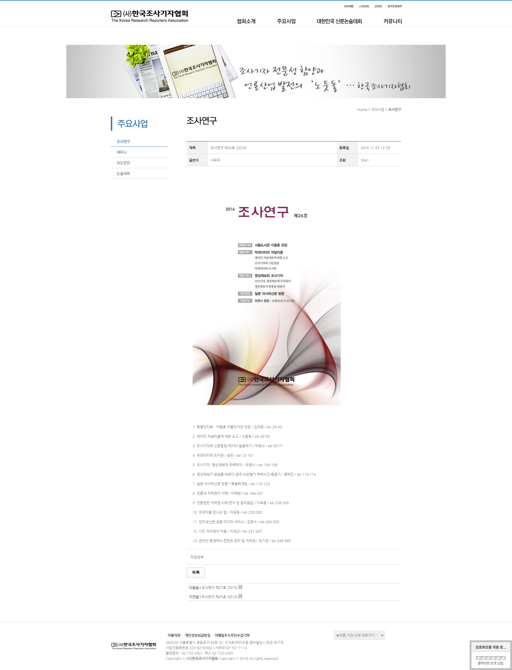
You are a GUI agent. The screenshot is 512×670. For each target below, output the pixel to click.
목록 (196, 572)
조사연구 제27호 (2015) (219, 587)
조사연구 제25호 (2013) (219, 597)
